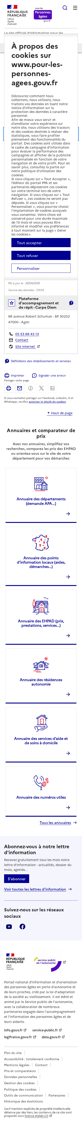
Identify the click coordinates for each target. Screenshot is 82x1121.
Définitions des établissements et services (41, 361)
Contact (21, 339)
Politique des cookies (20, 1089)
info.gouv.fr (13, 1030)
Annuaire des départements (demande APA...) (41, 501)
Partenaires (57, 1095)
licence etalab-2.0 (36, 1115)
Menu (75, 8)
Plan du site (13, 1053)
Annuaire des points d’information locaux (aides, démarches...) (41, 562)
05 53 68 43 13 (27, 334)
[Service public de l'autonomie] (47, 962)
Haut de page (61, 413)
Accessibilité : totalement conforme (31, 1059)
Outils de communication (23, 1095)
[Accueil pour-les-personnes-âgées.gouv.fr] (43, 15)
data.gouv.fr (51, 1037)
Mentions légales (16, 1065)
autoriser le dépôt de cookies (47, 401)
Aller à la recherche (65, 8)
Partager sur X (41, 388)
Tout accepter (29, 242)
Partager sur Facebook (30, 388)
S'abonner (17, 878)
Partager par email (19, 388)
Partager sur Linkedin (52, 388)
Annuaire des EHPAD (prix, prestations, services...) (41, 623)
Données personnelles (20, 1077)
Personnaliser (28, 268)
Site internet (25, 346)
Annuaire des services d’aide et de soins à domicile (41, 740)
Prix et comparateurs (20, 1071)
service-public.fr (45, 1030)
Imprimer (17, 375)
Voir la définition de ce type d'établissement (71, 303)
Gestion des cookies (19, 1083)
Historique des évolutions (23, 1101)
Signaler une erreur (52, 375)
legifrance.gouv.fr (18, 1037)
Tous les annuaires (55, 822)
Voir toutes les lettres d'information (35, 889)
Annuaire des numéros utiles (41, 797)
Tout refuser (27, 255)
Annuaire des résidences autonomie (41, 681)
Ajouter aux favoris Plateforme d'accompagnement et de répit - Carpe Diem (14, 304)
